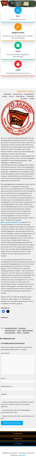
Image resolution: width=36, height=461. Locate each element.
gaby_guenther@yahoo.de (11, 222)
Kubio (23, 455)
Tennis (11, 96)
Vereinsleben (20, 96)
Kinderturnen (17, 94)
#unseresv (22, 328)
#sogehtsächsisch (11, 328)
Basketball (7, 94)
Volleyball (30, 96)
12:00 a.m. (31, 91)
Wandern (24, 99)
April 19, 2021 (21, 91)
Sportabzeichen (10, 333)
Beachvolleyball (28, 331)
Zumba (31, 99)
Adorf (19, 331)
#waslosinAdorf (10, 331)
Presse (4, 96)
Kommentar (5, 353)
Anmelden (18, 444)
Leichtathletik (29, 94)
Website (4, 394)
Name (3, 378)
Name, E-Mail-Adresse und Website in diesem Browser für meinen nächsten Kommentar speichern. (17, 404)
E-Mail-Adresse (6, 386)
